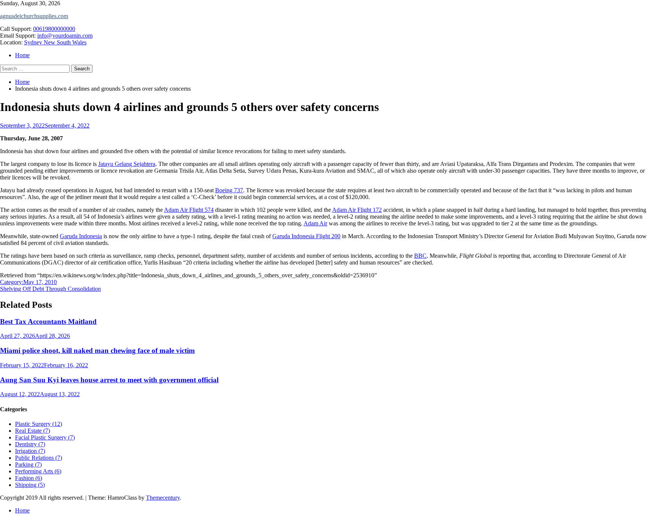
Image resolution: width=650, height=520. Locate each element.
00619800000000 (54, 29)
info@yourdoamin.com (65, 35)
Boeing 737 (229, 190)
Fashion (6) (28, 478)
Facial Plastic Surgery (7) (45, 437)
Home (22, 55)
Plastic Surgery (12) (38, 424)
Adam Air (315, 223)
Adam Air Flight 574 (189, 210)
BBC (420, 255)
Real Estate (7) (32, 430)
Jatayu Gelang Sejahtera (126, 164)
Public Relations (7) (38, 458)
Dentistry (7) (30, 444)
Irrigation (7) (30, 451)
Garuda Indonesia (81, 236)
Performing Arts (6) (38, 471)
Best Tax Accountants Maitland (48, 321)
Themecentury (163, 497)
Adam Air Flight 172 (357, 210)
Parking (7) (28, 464)
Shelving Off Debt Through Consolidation (50, 289)
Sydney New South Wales (55, 42)
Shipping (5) (30, 485)
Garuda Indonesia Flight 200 (306, 236)
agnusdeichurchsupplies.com (34, 16)
